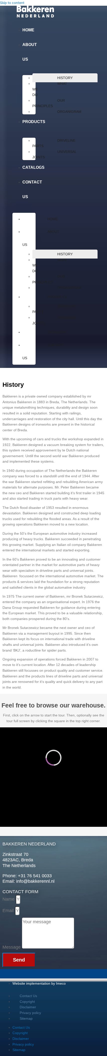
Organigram (69, 112)
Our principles (48, 103)
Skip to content (12, 3)
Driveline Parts (53, 143)
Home (28, 30)
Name (9, 899)
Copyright (27, 1002)
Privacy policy (30, 1013)
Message (12, 947)
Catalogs (33, 167)
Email (8, 910)
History (65, 78)
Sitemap (26, 1018)
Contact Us (28, 996)
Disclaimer (28, 1007)
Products (33, 122)
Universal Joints (54, 154)
